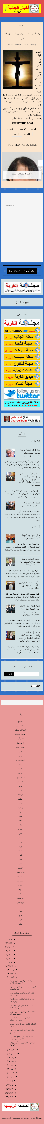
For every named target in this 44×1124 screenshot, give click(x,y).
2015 (11, 1097)
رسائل (20, 838)
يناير (11, 1080)
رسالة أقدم (30, 271)
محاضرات (20, 881)
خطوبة (20, 829)
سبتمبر (13, 1050)
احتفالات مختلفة (20, 730)
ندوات (20, 907)
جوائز (20, 816)
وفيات (21, 25)
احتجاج (20, 721)
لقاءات (20, 868)
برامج (20, 786)
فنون (20, 855)
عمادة (20, 851)
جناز (20, 812)
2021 (10, 958)
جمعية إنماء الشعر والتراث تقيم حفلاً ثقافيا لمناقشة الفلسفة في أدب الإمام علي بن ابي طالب (29, 636)
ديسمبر (12, 969)
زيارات (20, 846)
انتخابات (20, 782)
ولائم (20, 924)
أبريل (11, 1069)
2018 (11, 1085)
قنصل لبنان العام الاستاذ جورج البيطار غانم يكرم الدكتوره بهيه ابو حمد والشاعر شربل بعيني (30, 610)
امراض (20, 773)
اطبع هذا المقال (22, 302)
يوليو (12, 1057)
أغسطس (13, 1053)
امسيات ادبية (20, 777)
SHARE (33, 129)
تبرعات (20, 795)
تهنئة (20, 803)
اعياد (20, 764)
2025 (10, 943)
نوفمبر (11, 973)
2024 (9, 947)
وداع (20, 915)
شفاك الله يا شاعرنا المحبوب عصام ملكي (31, 504)
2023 (10, 951)
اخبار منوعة (20, 747)
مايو (11, 1065)
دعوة (20, 833)
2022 (10, 954)
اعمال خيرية (20, 760)
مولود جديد (20, 902)
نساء (20, 911)
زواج (20, 842)
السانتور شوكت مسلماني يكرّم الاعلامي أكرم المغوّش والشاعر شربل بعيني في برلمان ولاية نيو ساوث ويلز (29, 479)
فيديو (20, 859)
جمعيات (20, 807)
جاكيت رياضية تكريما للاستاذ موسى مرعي (31, 536)
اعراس (20, 756)
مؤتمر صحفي (20, 872)
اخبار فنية (20, 743)
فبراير (12, 1076)
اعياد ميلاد (20, 769)
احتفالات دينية (20, 726)
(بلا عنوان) (35, 441)
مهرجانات (20, 898)
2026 (10, 939)
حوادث (20, 825)
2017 (11, 1089)
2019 (11, 966)
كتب (20, 863)
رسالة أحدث (14, 271)
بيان (20, 790)
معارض (20, 894)
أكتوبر (12, 977)
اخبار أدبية (20, 739)
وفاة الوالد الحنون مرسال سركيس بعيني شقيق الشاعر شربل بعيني (29, 453)
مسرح (20, 885)
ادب (20, 751)
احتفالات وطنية (20, 734)
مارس (12, 1073)
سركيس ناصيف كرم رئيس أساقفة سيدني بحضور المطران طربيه (29, 585)
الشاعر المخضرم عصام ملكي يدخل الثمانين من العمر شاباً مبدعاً (30, 562)
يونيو (12, 1061)
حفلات (20, 820)
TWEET (21, 129)
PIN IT (26, 134)
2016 (11, 1093)
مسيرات (20, 889)
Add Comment (15, 45)
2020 (10, 962)
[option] (22, 168)
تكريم (20, 799)
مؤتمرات (20, 876)
